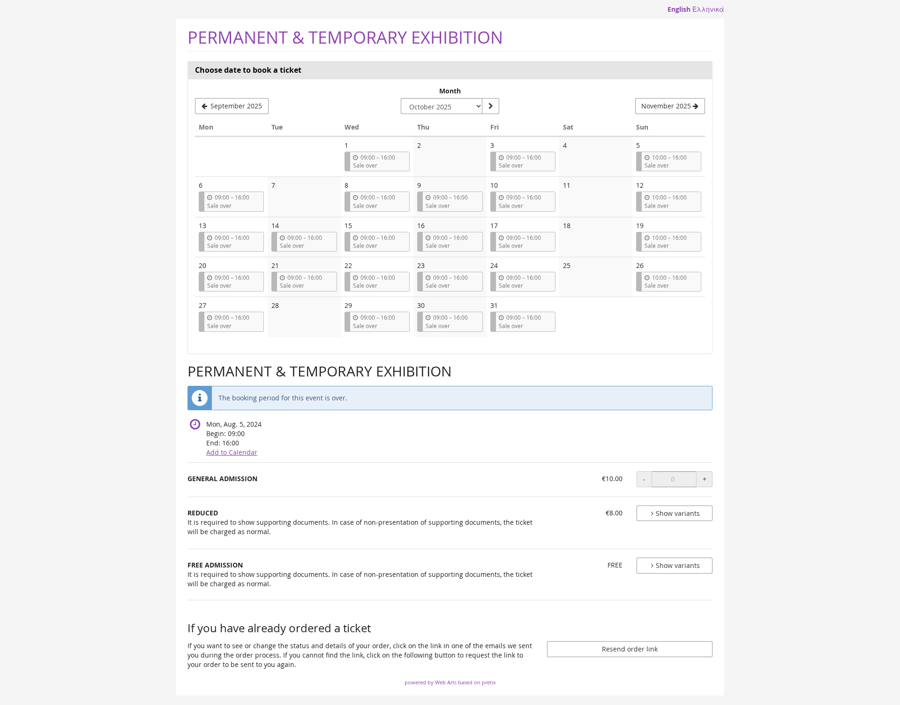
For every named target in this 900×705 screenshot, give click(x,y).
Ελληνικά (708, 9)
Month (450, 90)
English (679, 9)
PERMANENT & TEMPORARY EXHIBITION (345, 37)
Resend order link (630, 648)
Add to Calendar (231, 452)
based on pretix (477, 682)
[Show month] (490, 106)
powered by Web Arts (431, 682)
